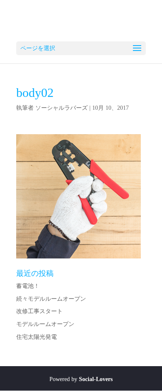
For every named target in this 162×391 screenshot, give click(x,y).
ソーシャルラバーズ (61, 108)
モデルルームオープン (45, 324)
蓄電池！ (27, 286)
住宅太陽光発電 (36, 337)
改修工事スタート (39, 311)
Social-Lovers (96, 379)
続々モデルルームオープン (51, 299)
